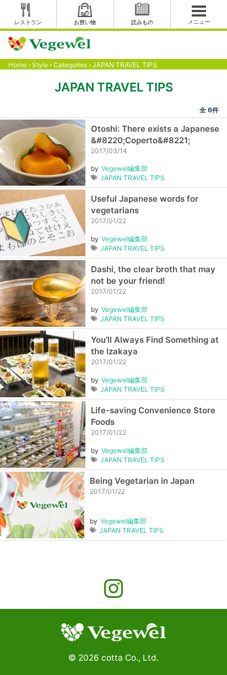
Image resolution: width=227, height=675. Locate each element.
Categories (70, 65)
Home (17, 65)
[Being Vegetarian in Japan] (42, 504)
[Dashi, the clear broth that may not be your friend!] (42, 292)
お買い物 (85, 22)
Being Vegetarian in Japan (142, 481)
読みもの (142, 22)
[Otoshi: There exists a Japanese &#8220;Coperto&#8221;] (42, 152)
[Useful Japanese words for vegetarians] (42, 222)
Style (40, 65)
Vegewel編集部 (124, 168)
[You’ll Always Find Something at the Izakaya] (42, 363)
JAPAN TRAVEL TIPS (132, 178)
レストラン (28, 22)
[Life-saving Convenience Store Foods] (42, 433)
